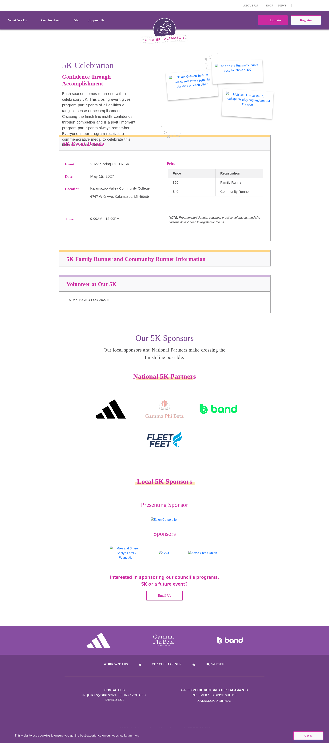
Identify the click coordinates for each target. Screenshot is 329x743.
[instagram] (296, 5)
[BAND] (218, 409)
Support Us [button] (96, 20)
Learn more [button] (132, 735)
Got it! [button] (308, 735)
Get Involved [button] (50, 20)
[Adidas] (110, 409)
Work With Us (116, 664)
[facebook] (314, 5)
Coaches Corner (166, 664)
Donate (275, 20)
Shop (269, 5)
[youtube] (308, 5)
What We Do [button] (17, 20)
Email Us (164, 595)
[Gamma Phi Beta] (164, 409)
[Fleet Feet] (164, 439)
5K (76, 20)
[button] (324, 5)
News (282, 5)
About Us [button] (251, 5)
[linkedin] (302, 5)
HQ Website (215, 664)
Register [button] (306, 20)
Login (3, 5)
